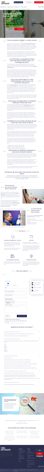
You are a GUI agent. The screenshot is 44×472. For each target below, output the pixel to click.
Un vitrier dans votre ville (30, 462)
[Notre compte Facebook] (40, 6)
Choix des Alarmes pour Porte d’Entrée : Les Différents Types (34, 433)
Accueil (4, 9)
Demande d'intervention (38, 2)
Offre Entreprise (21, 457)
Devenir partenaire (21, 458)
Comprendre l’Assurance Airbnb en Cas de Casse (34, 437)
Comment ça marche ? (22, 451)
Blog (19, 454)
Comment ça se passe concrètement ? (11, 355)
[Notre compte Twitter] (42, 6)
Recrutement (29, 451)
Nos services (29, 466)
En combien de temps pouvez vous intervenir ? (12, 331)
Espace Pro (29, 450)
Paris (35, 43)
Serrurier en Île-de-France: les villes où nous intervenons (13, 9)
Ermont (9, 44)
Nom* (5, 287)
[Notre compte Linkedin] (39, 6)
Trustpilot (4, 274)
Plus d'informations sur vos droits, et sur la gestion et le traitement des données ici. (14, 323)
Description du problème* (8, 304)
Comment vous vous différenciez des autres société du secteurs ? (15, 370)
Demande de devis (8, 29)
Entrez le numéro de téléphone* (9, 291)
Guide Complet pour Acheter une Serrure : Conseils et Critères (9, 433)
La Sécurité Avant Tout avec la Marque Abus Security (22, 437)
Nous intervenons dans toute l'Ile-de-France (11, 382)
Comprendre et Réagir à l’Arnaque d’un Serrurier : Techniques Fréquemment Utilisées (9, 438)
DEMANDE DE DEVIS (29, 2)
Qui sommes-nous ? (22, 450)
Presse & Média (21, 455)
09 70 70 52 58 (19, 2)
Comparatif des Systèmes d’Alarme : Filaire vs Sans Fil (22, 432)
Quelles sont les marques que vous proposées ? (12, 338)
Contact (20, 461)
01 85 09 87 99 (19, 29)
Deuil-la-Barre (14, 69)
